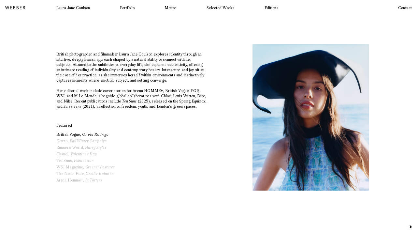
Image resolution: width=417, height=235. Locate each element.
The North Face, (84, 173)
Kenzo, (81, 140)
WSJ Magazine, (85, 166)
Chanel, (76, 153)
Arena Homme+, (79, 180)
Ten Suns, (74, 160)
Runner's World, (81, 147)
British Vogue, (82, 134)
